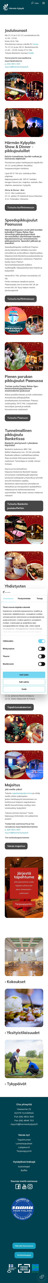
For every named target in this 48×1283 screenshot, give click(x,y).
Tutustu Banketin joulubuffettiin (17, 506)
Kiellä (24, 689)
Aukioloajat (24, 1166)
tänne (35, 44)
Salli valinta (24, 682)
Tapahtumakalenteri (19, 707)
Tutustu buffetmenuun (20, 207)
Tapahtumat (24, 1139)
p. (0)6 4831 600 (12, 64)
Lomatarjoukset (24, 1143)
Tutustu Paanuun (17, 417)
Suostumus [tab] (8, 598)
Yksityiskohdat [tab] (24, 598)
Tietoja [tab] (40, 598)
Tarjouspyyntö (24, 1151)
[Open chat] (42, 1277)
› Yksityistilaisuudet (22, 1032)
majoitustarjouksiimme (22, 793)
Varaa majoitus (16, 846)
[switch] (41, 649)
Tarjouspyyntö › (24, 904)
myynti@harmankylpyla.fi (16, 67)
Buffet (24, 1170)
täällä (31, 53)
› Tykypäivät (15, 1083)
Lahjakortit (24, 1147)
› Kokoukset (15, 981)
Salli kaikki (24, 675)
